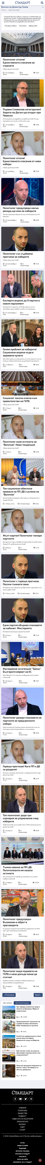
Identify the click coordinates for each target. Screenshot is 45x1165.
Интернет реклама (22, 1151)
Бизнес (22, 1124)
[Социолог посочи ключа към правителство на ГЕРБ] (22, 383)
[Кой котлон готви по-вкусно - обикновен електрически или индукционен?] (8, 1056)
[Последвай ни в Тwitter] (26, 1099)
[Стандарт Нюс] (22, 1094)
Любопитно (22, 1122)
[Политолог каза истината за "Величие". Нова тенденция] (22, 427)
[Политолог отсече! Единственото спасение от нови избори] (22, 143)
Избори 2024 (33, 26)
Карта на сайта (22, 1159)
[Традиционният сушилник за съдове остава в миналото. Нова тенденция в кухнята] (8, 1027)
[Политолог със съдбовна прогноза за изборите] (22, 239)
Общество (22, 1113)
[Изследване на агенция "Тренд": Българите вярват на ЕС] (22, 654)
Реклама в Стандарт (22, 1154)
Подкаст (22, 1116)
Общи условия (22, 1146)
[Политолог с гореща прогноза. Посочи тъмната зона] (22, 566)
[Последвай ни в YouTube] (20, 1099)
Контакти (22, 1157)
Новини (3, 10)
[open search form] (42, 3)
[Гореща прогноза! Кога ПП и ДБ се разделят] (22, 752)
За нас (22, 1143)
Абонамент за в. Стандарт (22, 1162)
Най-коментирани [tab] (22, 1003)
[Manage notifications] (40, 1160)
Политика (22, 26)
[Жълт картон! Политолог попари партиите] (22, 521)
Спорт (22, 1130)
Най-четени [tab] (7, 1003)
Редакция (22, 1148)
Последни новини (11, 26)
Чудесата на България (22, 1119)
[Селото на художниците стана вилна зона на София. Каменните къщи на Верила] (8, 1041)
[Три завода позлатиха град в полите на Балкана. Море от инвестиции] (8, 1012)
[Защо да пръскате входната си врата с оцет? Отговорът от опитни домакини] (8, 1071)
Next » (38, 995)
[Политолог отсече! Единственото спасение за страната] (22, 45)
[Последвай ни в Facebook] (15, 1099)
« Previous (9, 995)
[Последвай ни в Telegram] (31, 1099)
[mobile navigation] (3, 3)
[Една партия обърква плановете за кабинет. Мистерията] (22, 610)
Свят (22, 1127)
